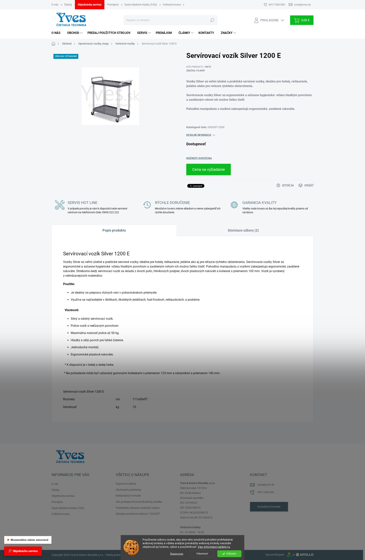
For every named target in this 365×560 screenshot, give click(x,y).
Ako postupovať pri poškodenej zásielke (139, 501)
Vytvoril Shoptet (274, 554)
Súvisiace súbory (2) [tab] (243, 230)
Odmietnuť (202, 553)
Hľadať (212, 20)
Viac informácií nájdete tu (214, 546)
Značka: (195, 70)
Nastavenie (176, 553)
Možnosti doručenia (199, 158)
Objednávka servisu (90, 4)
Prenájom (113, 4)
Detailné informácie (198, 135)
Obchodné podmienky (128, 489)
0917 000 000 (266, 492)
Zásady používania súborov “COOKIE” (138, 513)
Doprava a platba (126, 483)
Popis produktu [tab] (114, 230)
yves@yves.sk (266, 484)
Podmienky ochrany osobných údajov (138, 507)
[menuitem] (57, 33)
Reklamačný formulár (128, 495)
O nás (55, 4)
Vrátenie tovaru (172, 4)
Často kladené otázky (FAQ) (140, 4)
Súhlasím (231, 553)
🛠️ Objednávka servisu (23, 551)
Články (68, 4)
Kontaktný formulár (269, 506)
